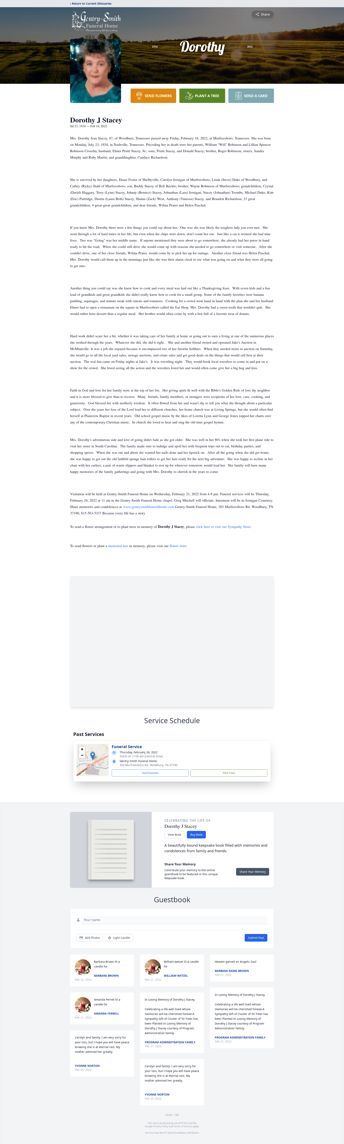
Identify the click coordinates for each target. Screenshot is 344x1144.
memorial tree (118, 545)
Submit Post (256, 938)
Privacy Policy (160, 1126)
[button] (92, 756)
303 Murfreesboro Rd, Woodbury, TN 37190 (148, 765)
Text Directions (150, 773)
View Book (174, 834)
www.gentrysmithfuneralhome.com (148, 506)
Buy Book (196, 834)
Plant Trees (229, 773)
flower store (178, 545)
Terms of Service (183, 1126)
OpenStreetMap (176, 1132)
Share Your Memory (252, 872)
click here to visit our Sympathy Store (223, 526)
